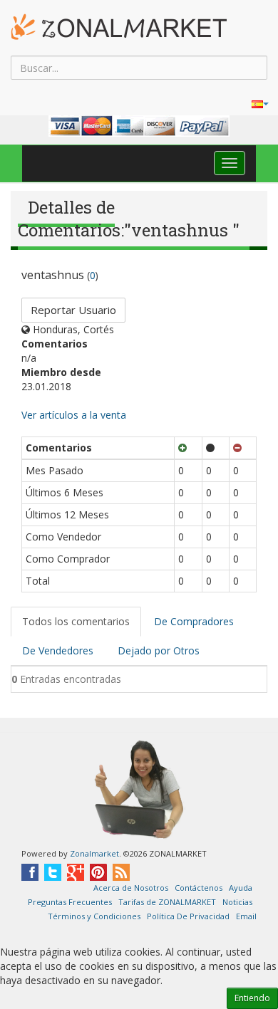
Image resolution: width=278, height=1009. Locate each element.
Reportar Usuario (73, 310)
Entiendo (252, 998)
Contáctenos (198, 887)
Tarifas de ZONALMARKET (167, 901)
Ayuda (240, 887)
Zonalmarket (94, 853)
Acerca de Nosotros (130, 887)
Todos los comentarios (76, 621)
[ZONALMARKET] (119, 27)
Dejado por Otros (159, 650)
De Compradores (194, 621)
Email (246, 916)
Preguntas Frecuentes (70, 901)
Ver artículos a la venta (73, 415)
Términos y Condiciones (94, 916)
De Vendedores (57, 650)
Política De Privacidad (188, 916)
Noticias (237, 901)
